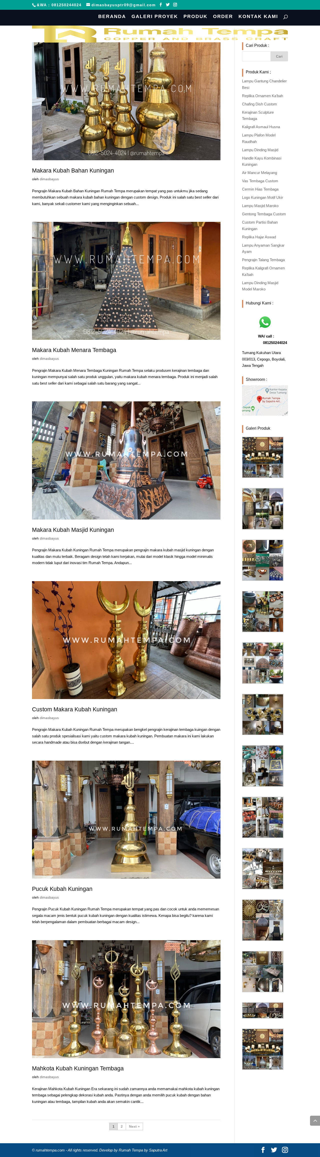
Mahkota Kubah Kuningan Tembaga (78, 1068)
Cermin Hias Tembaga (260, 189)
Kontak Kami (258, 17)
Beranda (112, 17)
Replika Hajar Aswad (259, 237)
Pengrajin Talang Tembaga (263, 260)
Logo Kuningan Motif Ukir (262, 197)
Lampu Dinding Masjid (260, 150)
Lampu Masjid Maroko (260, 206)
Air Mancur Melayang (259, 173)
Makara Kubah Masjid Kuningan (73, 530)
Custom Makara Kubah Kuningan (74, 709)
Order (223, 17)
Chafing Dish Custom (259, 104)
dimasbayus (49, 179)
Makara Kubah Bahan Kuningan (73, 170)
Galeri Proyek (155, 17)
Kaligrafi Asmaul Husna (261, 127)
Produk (196, 17)
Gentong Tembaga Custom (264, 214)
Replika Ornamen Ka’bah (262, 96)
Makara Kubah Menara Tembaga (74, 350)
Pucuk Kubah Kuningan (62, 889)
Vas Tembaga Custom (260, 181)
